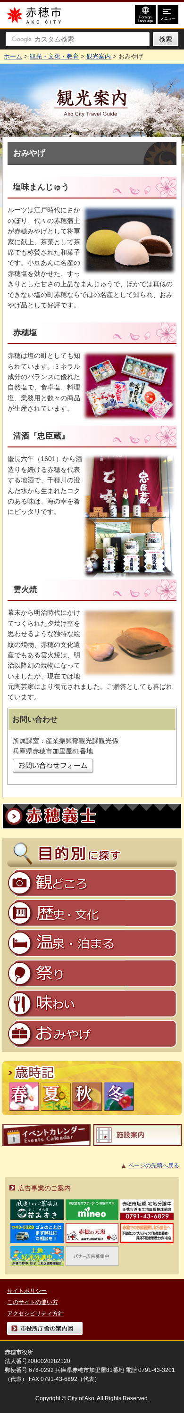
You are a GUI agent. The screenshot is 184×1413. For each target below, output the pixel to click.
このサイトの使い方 (32, 1302)
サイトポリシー (27, 1291)
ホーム (13, 56)
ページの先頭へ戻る (153, 1165)
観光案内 (98, 56)
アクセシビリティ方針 (35, 1313)
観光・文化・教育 (54, 56)
